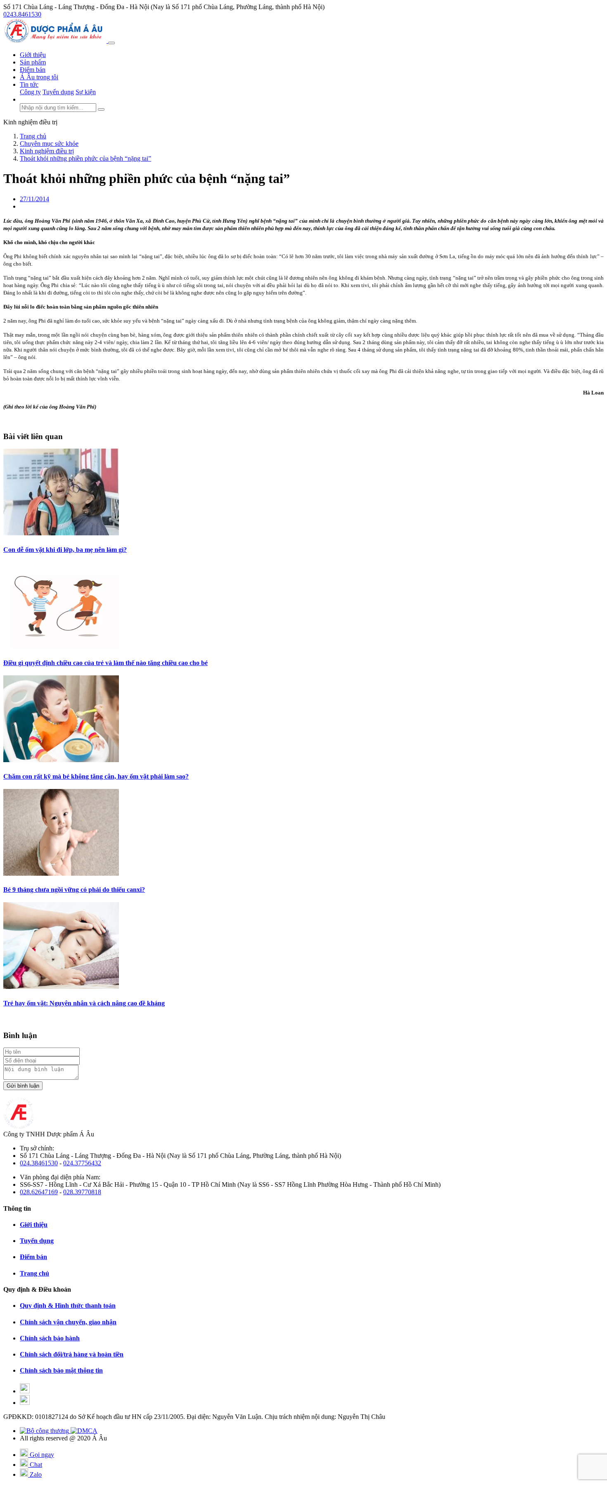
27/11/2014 (34, 198)
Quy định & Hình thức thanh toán (68, 1305)
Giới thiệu (33, 54)
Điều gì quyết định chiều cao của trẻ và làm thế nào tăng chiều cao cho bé (105, 662)
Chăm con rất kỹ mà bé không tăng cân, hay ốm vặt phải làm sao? (96, 776)
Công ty (30, 91)
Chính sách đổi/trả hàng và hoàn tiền (71, 1354)
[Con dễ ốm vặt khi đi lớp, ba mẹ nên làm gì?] (61, 533)
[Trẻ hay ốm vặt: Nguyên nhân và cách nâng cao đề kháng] (61, 986)
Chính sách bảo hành (50, 1338)
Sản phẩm (33, 62)
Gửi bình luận (23, 1086)
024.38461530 (39, 1163)
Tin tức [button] (29, 84)
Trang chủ (34, 1273)
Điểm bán (32, 69)
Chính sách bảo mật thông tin (61, 1370)
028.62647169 (39, 1191)
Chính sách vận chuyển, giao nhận (68, 1322)
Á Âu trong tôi (39, 77)
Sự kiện (86, 91)
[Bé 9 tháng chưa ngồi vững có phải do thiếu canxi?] (61, 873)
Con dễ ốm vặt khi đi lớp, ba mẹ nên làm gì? (65, 549)
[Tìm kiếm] (101, 109)
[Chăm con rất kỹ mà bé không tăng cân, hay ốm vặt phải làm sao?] (61, 759)
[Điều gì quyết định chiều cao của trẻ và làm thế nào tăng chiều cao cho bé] (61, 646)
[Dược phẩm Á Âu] (55, 40)
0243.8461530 (22, 14)
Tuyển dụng (58, 91)
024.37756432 (82, 1163)
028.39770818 (82, 1191)
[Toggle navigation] (111, 43)
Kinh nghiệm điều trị (30, 122)
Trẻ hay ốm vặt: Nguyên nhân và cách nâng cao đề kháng (84, 1003)
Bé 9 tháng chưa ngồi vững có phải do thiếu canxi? (74, 889)
